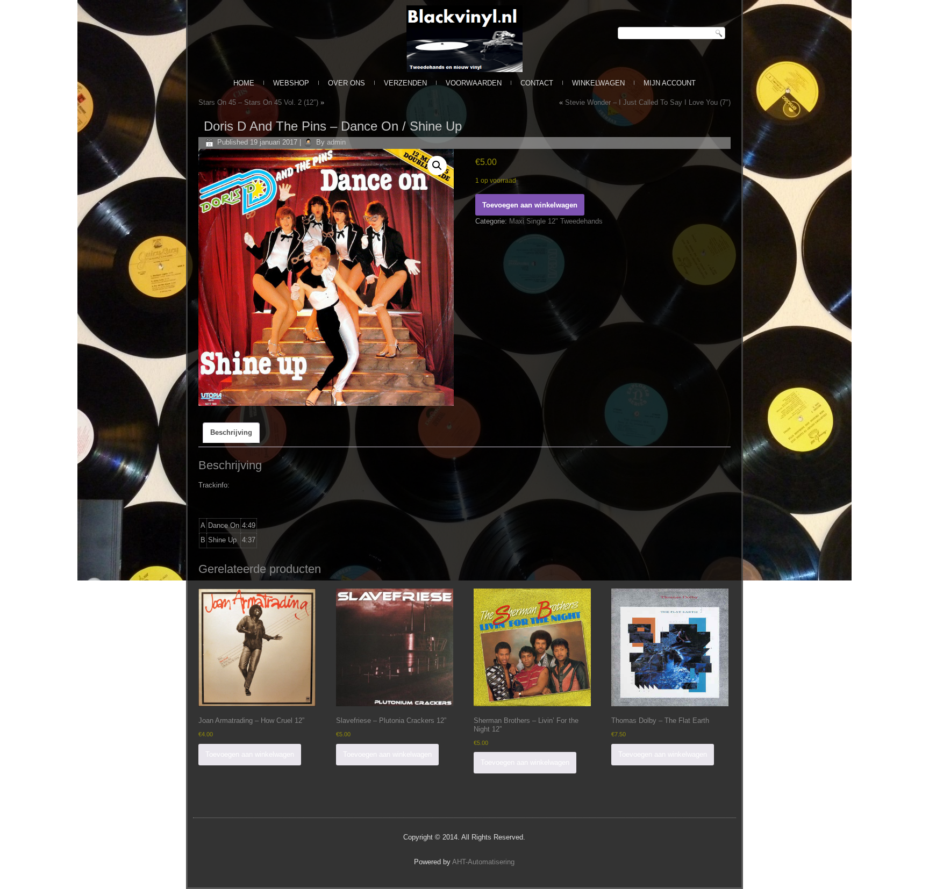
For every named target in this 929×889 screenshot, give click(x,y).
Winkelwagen (598, 83)
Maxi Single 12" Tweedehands (556, 221)
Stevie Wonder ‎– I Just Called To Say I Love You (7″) (648, 102)
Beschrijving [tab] (231, 432)
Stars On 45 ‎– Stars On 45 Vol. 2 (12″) (258, 102)
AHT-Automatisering (483, 862)
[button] (437, 165)
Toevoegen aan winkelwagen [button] (249, 754)
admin (336, 142)
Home (243, 83)
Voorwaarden (474, 83)
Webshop (291, 83)
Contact (536, 83)
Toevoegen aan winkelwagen (529, 205)
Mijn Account (670, 83)
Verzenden (405, 83)
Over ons (346, 83)
